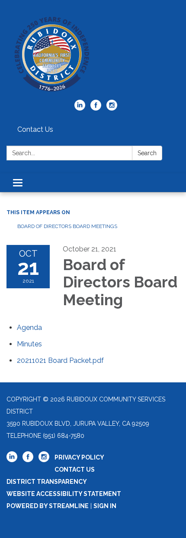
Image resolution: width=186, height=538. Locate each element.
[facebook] (95, 108)
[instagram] (111, 108)
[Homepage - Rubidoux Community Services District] (93, 54)
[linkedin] (79, 108)
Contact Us (35, 129)
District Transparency (46, 481)
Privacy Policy (79, 457)
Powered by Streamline (47, 505)
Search (147, 153)
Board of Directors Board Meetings (67, 226)
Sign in (104, 505)
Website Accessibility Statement (63, 493)
